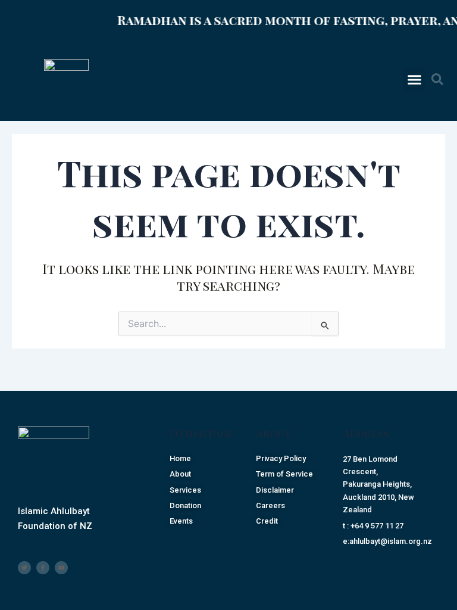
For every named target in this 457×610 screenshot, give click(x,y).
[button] (414, 80)
